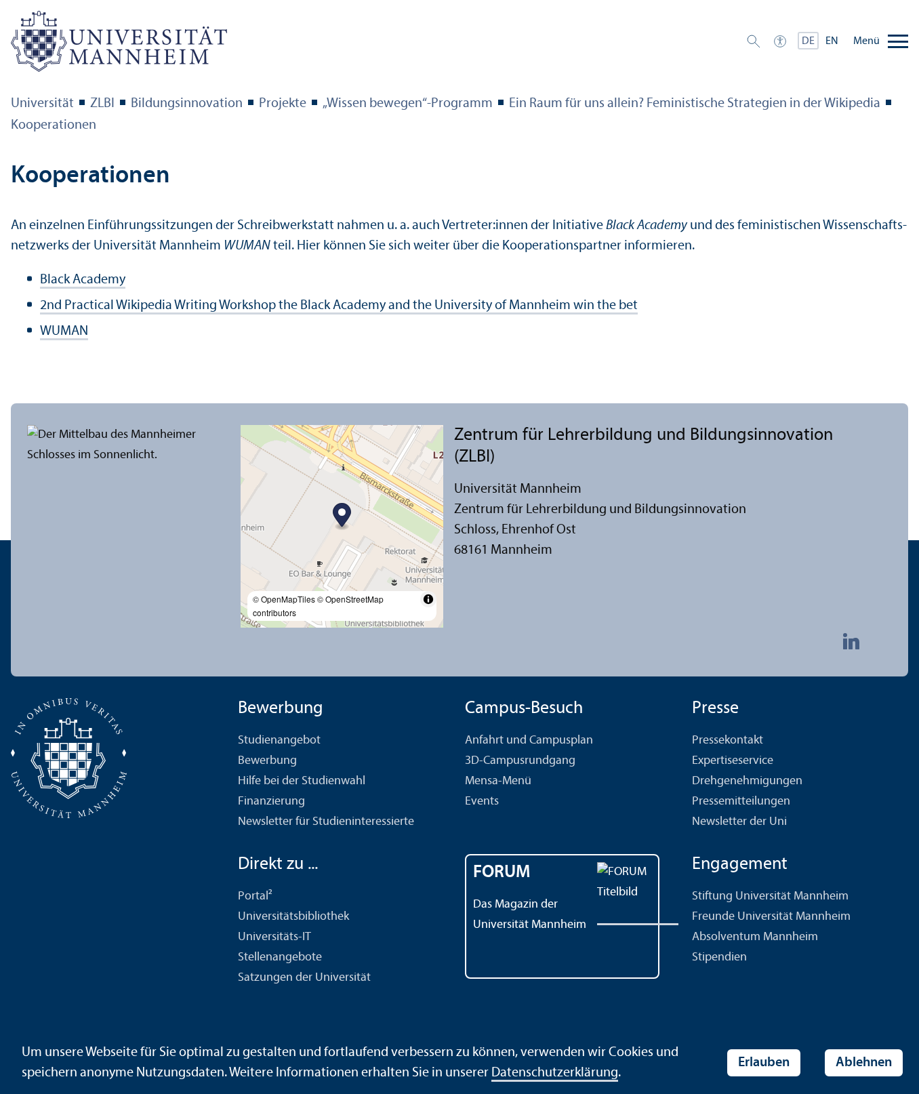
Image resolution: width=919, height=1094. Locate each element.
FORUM (502, 873)
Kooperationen (53, 125)
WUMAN (64, 331)
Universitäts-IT (274, 937)
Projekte (282, 103)
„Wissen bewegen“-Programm (408, 103)
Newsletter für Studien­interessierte (326, 821)
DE (808, 41)
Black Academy (82, 280)
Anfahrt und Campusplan (529, 740)
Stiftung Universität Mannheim (770, 896)
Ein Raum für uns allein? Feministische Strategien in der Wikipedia (694, 103)
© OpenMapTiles (284, 599)
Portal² (255, 896)
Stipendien (719, 957)
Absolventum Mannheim (755, 937)
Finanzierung (271, 801)
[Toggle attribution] (428, 599)
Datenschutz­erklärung (554, 1073)
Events (482, 801)
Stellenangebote (280, 957)
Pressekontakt (727, 740)
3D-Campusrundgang (520, 760)
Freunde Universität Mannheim (771, 916)
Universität (42, 103)
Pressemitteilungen (741, 801)
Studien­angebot (279, 740)
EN (831, 41)
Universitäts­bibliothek (293, 916)
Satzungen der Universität (304, 977)
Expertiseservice (732, 760)
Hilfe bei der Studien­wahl (301, 781)
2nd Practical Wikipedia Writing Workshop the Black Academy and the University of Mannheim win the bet (339, 305)
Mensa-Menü (498, 781)
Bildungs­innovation (187, 103)
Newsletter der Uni (739, 821)
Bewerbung (267, 760)
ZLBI (102, 103)
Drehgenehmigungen (747, 781)
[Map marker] (342, 517)
